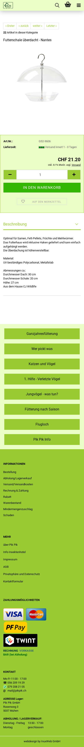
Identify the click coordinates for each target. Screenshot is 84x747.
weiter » (37, 25)
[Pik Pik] (6, 5)
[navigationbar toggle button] (78, 5)
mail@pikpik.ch (17, 690)
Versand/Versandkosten (18, 484)
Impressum (10, 559)
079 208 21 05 (16, 686)
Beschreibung (15, 224)
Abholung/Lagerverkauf (17, 478)
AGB (6, 566)
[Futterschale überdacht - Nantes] (42, 78)
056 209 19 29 (16, 682)
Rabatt (7, 496)
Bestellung (9, 472)
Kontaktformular (13, 581)
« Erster (9, 25)
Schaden (8, 515)
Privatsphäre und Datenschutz (21, 574)
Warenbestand (12, 502)
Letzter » (51, 25)
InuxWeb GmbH (50, 741)
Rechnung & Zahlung (15, 490)
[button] (9, 175)
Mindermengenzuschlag (18, 509)
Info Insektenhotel (14, 552)
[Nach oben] (72, 740)
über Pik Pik (10, 544)
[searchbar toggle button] (57, 5)
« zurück (24, 25)
